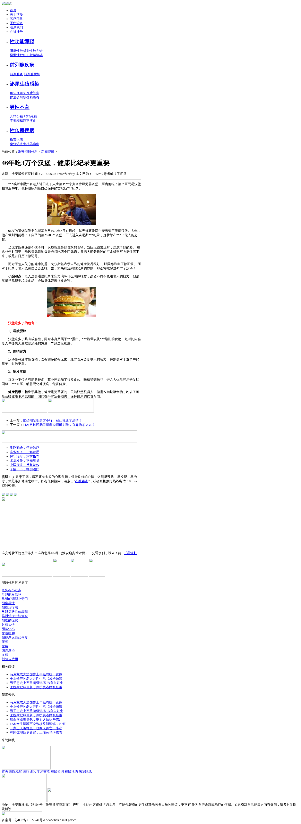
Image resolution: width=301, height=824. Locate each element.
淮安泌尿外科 (28, 151)
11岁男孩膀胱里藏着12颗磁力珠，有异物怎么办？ (59, 424)
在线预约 (71, 771)
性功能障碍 (22, 41)
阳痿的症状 (10, 620)
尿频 (5, 642)
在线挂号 (16, 31)
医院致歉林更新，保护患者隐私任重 (36, 687)
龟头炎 (15, 93)
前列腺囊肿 (32, 74)
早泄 (13, 55)
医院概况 (15, 771)
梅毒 (13, 139)
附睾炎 (24, 97)
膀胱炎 (34, 93)
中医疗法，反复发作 (24, 465)
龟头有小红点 (11, 590)
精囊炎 (34, 97)
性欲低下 (22, 55)
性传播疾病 (22, 130)
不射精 (15, 120)
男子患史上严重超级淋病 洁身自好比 (36, 683)
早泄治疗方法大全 (15, 616)
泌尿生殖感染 (24, 84)
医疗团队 (16, 19)
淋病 (19, 139)
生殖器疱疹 (31, 144)
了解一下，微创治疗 (24, 469)
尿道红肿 (8, 633)
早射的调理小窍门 (15, 599)
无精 (13, 116)
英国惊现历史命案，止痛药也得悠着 (36, 732)
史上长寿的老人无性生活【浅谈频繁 (36, 678)
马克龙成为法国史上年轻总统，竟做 (36, 674)
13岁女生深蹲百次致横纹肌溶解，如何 (38, 724)
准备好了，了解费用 (24, 452)
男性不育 (19, 107)
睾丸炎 (24, 93)
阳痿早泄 (8, 603)
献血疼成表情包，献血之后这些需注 (36, 719)
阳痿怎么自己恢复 (15, 637)
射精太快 (8, 624)
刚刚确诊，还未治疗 (24, 447)
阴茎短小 (8, 629)
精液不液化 (28, 120)
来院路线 (85, 771)
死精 (33, 116)
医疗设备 (16, 23)
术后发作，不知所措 (24, 460)
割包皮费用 (10, 659)
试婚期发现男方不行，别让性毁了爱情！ (52, 420)
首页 (13, 10)
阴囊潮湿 (8, 650)
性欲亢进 (36, 50)
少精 (20, 116)
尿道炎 (15, 97)
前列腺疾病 (22, 64)
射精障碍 (36, 55)
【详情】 (130, 553)
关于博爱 (16, 14)
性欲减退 (22, 50)
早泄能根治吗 (11, 594)
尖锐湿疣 (16, 144)
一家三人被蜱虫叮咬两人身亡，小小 (36, 728)
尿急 (5, 646)
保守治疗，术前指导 (24, 456)
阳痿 (13, 50)
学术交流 (43, 771)
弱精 (27, 116)
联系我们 (16, 27)
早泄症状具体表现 (15, 611)
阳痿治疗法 (10, 607)
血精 (5, 654)
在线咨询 (81, 481)
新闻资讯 (47, 151)
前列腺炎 (16, 74)
